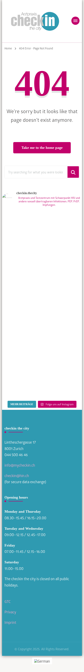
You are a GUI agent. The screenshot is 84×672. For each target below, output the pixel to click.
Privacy (10, 611)
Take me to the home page (42, 148)
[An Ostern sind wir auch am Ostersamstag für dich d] (42, 327)
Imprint (10, 622)
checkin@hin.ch (16, 475)
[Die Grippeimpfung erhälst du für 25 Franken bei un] (42, 374)
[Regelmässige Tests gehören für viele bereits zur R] (42, 233)
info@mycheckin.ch (19, 465)
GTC (7, 601)
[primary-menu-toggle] (75, 21)
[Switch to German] (42, 661)
